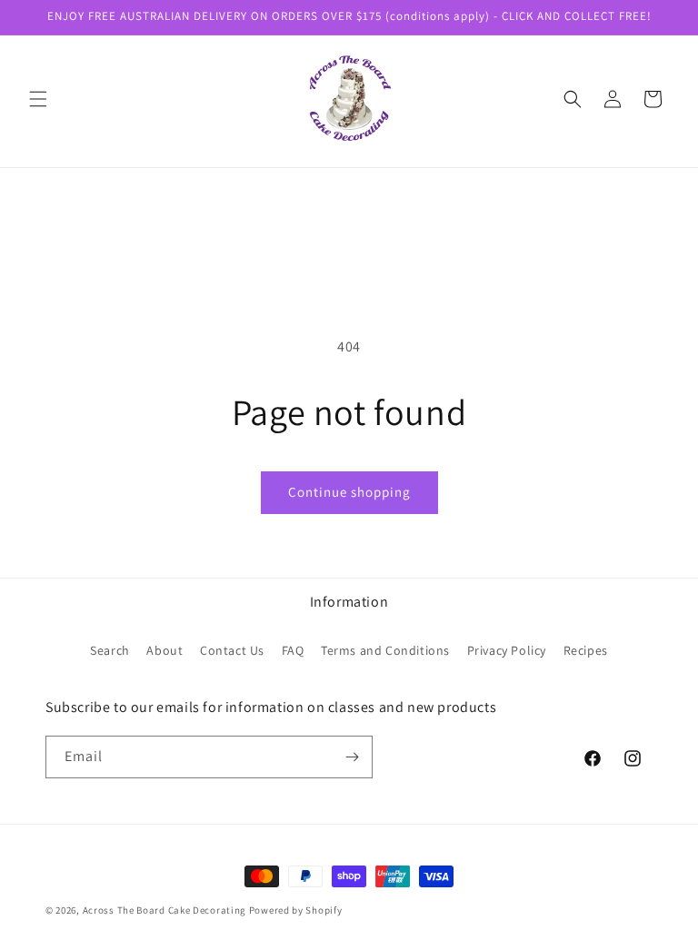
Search (110, 650)
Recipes (585, 650)
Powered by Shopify (296, 910)
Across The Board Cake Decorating (164, 910)
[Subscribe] (352, 757)
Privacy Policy (506, 650)
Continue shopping (349, 491)
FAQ (293, 650)
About (164, 650)
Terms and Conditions (385, 650)
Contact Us (232, 650)
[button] (38, 99)
